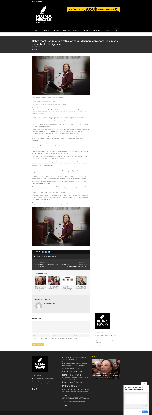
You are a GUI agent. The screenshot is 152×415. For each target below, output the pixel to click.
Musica (78, 368)
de (75, 357)
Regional (56, 30)
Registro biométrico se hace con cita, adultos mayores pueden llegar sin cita (81, 288)
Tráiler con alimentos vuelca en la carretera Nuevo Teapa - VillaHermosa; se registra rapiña (74, 402)
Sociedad (86, 30)
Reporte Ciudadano (71, 389)
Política (54, 256)
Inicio (36, 30)
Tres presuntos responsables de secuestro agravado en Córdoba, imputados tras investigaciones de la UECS (67, 289)
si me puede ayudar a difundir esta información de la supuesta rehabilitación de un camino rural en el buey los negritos (75, 392)
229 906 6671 (100, 332)
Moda (72, 368)
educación (78, 360)
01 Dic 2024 (35, 46)
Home (33, 34)
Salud (87, 389)
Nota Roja (66, 30)
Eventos (82, 365)
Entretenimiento (69, 365)
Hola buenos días (65, 368)
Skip (140, 411)
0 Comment (51, 46)
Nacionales (96, 30)
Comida (72, 357)
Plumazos (107, 30)
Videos (64, 405)
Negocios (77, 371)
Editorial (71, 360)
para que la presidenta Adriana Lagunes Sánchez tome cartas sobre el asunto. (75, 378)
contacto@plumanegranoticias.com (106, 335)
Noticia (49, 256)
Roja (82, 389)
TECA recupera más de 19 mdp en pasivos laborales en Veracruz (53, 287)
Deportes (76, 30)
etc (77, 365)
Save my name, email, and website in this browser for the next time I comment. (56, 338)
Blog (38, 34)
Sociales (65, 395)
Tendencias (45, 30)
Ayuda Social (40, 256)
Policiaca (78, 382)
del (77, 357)
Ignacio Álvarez (43, 46)
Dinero (45, 256)
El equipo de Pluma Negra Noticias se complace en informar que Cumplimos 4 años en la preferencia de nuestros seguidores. (75, 362)
